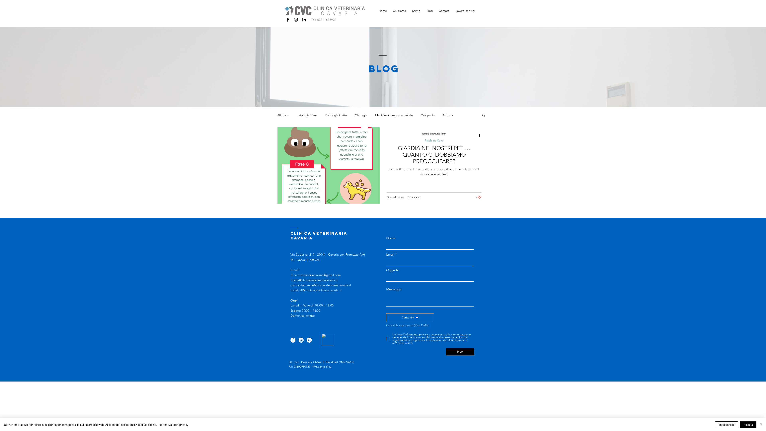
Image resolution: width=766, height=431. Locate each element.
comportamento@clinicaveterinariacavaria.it (320, 285)
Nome (390, 238)
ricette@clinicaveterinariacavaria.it (314, 280)
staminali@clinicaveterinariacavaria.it (315, 290)
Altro (446, 115)
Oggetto (392, 270)
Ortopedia (428, 115)
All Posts (283, 115)
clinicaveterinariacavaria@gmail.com (315, 275)
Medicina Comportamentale (394, 115)
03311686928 (327, 20)
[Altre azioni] (480, 135)
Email (390, 254)
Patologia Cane (307, 115)
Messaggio (394, 289)
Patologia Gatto (336, 115)
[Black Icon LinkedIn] (304, 19)
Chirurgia (361, 115)
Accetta (748, 425)
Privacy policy (322, 366)
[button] (484, 116)
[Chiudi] (761, 424)
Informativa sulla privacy (173, 425)
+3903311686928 (308, 260)
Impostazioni (726, 425)
